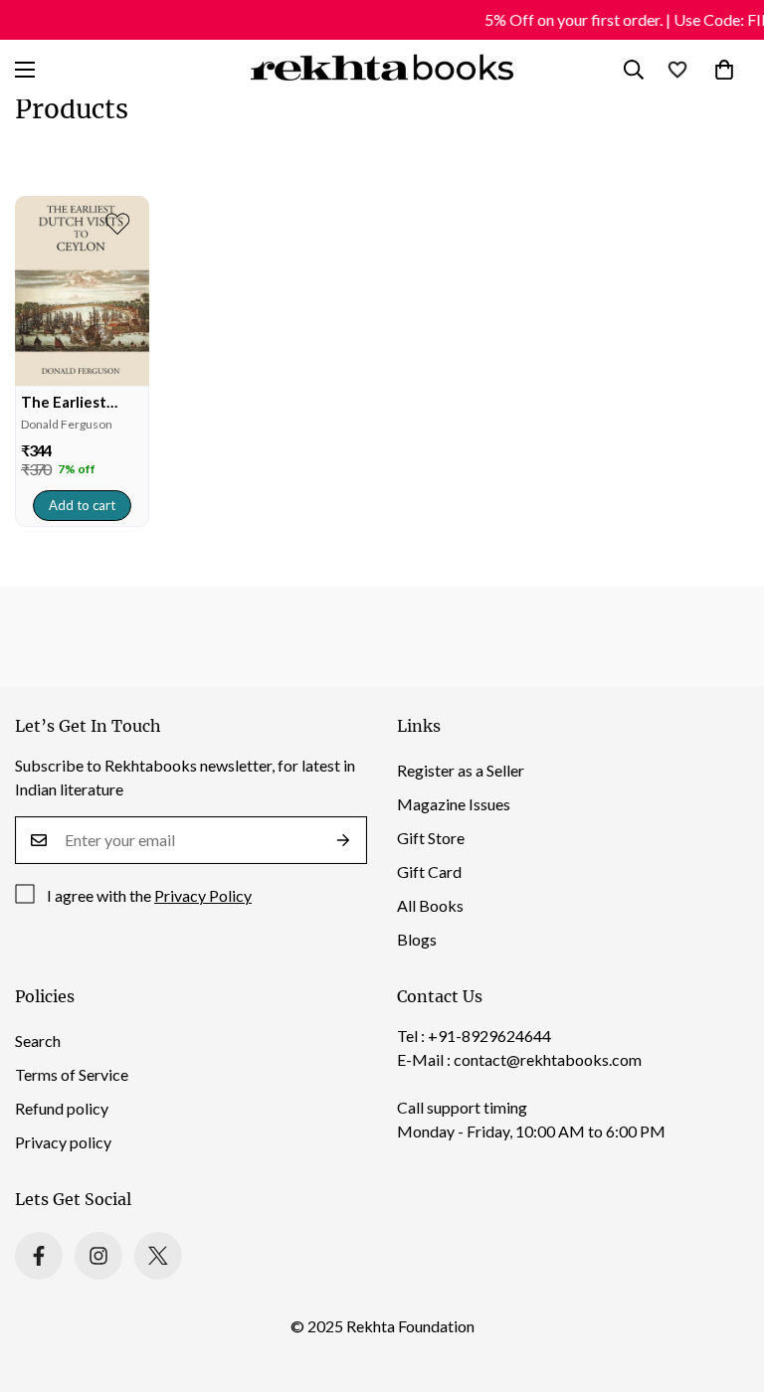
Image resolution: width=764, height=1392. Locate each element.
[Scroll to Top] (725, 1283)
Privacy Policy (203, 895)
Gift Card (429, 871)
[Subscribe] (343, 840)
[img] (82, 291)
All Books (430, 905)
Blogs (417, 939)
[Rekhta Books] (382, 69)
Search (38, 1040)
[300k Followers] (39, 1256)
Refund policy (61, 1108)
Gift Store (431, 837)
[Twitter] (158, 1256)
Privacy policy (63, 1141)
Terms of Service (71, 1074)
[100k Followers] (98, 1256)
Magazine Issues (453, 803)
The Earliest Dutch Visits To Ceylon (74, 402)
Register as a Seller (460, 770)
